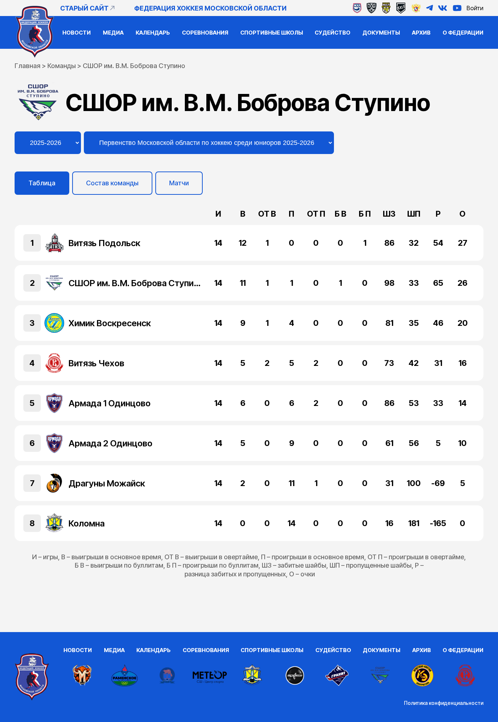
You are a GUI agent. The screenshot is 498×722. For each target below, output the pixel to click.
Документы (381, 32)
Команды (61, 66)
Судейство (332, 32)
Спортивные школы (271, 32)
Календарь (153, 32)
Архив (421, 32)
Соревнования (205, 32)
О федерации (463, 32)
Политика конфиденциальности (443, 703)
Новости (76, 32)
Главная (27, 66)
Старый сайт (84, 8)
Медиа (113, 32)
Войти (475, 8)
